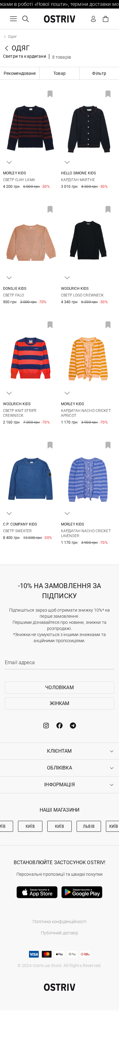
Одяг (12, 36)
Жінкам (60, 703)
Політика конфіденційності (60, 921)
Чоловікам (59, 687)
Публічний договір (59, 932)
